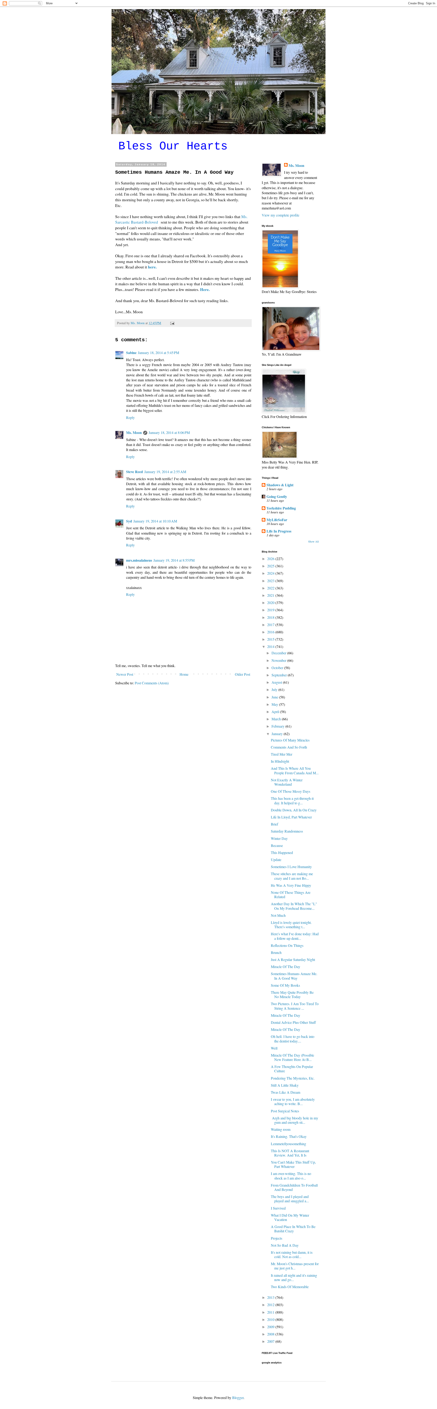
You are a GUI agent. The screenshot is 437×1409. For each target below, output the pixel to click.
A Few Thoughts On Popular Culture (292, 1068)
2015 (271, 639)
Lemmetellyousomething (288, 1143)
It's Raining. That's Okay (289, 1136)
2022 (271, 588)
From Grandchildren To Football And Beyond (294, 1187)
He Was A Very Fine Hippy (291, 885)
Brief (274, 824)
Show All (313, 541)
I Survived (278, 1208)
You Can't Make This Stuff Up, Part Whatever (293, 1164)
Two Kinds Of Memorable (290, 1286)
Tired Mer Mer (281, 754)
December (279, 652)
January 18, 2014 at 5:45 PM (158, 352)
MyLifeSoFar (277, 519)
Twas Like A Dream (285, 1092)
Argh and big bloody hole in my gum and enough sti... (294, 1120)
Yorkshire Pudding (281, 508)
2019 (271, 609)
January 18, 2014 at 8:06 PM (169, 432)
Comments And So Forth (289, 747)
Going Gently (277, 496)
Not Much (278, 915)
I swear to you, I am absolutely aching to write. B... (293, 1101)
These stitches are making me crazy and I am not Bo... (292, 875)
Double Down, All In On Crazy (294, 810)
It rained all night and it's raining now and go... (294, 1277)
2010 (271, 1319)
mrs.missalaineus (139, 560)
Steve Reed (134, 471)
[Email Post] (172, 323)
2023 (271, 580)
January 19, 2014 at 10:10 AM (155, 521)
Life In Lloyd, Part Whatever (291, 817)
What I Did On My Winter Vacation (290, 1217)
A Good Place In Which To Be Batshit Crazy (293, 1228)
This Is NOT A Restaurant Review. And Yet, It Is (290, 1152)
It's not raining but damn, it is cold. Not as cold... (292, 1254)
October (278, 667)
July (275, 689)
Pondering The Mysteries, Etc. (293, 1078)
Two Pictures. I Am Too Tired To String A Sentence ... (295, 1005)
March (277, 718)
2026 (271, 558)
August (277, 682)
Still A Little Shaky (285, 1085)
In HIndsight (280, 761)
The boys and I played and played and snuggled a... (290, 1198)
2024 (271, 573)
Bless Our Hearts (173, 146)
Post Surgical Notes (285, 1110)
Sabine (131, 352)
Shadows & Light (280, 484)
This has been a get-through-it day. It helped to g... (292, 800)
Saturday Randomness (287, 831)
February (278, 726)
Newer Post (124, 674)
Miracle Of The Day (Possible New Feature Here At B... (292, 1057)
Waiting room (280, 1129)
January (278, 733)
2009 (271, 1326)
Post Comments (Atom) (152, 682)
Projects (276, 1238)
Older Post (242, 674)
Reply (130, 417)
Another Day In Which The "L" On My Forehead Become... (294, 905)
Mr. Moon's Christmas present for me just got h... (295, 1265)
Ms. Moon (134, 432)
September (280, 675)
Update (276, 859)
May (275, 704)
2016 (271, 631)
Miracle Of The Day (285, 966)
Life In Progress (279, 531)
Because (277, 845)
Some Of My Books (285, 985)
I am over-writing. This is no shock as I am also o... (291, 1175)
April (276, 711)
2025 (271, 565)
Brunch (276, 952)
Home (184, 674)
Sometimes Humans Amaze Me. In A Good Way (294, 975)
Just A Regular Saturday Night (293, 959)
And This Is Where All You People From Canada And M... (295, 770)
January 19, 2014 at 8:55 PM (174, 560)
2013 (271, 1297)
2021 (271, 595)
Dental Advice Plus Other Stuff (293, 1022)
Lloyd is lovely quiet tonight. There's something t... (291, 924)
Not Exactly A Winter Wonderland (286, 782)
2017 (271, 624)
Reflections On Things (287, 945)
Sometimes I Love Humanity (291, 866)
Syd (129, 521)
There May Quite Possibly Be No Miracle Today (292, 994)
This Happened (282, 852)
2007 (271, 1341)
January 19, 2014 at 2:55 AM (165, 471)
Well (274, 1048)
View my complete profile (280, 215)
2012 (271, 1304)
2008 (271, 1334)
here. (153, 267)
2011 (271, 1312)
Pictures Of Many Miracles (290, 740)
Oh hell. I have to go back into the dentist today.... (292, 1038)
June (275, 697)
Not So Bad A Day (285, 1245)
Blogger (238, 1397)
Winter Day (279, 838)
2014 (271, 646)
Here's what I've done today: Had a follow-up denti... (295, 935)
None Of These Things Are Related (290, 894)
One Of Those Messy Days (290, 791)
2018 (271, 617)
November (279, 660)
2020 (271, 602)
